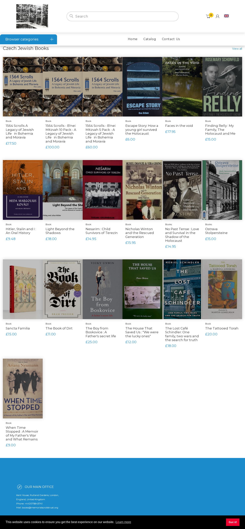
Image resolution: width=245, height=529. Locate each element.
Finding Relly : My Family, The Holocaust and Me (220, 129)
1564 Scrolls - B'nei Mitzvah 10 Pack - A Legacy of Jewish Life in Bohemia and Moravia (61, 133)
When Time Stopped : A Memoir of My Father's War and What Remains (22, 433)
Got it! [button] (233, 522)
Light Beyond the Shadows (60, 231)
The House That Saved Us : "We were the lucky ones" (141, 332)
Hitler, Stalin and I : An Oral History (21, 231)
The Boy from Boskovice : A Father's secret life (101, 332)
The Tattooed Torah (221, 328)
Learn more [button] (123, 522)
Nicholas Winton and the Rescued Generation (139, 233)
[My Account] (217, 16)
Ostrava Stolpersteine (216, 231)
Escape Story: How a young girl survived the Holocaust (141, 129)
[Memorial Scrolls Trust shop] (32, 16)
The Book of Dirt (59, 328)
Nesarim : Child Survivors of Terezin (102, 231)
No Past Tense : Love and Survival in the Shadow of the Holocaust (182, 235)
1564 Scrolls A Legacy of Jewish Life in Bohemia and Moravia (20, 131)
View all (237, 48)
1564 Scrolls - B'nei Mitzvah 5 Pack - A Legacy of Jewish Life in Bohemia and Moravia (100, 133)
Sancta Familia (18, 328)
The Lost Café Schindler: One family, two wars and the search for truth (182, 334)
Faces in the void (179, 126)
